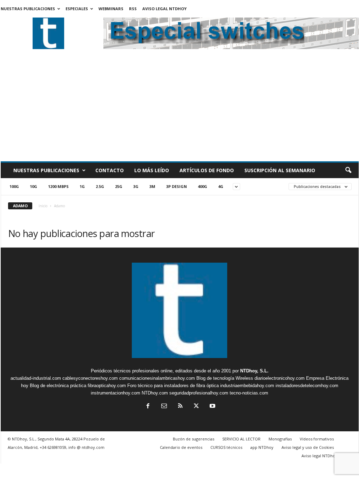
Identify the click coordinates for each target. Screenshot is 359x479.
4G (220, 186)
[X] (196, 406)
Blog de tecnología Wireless (224, 378)
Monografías (280, 438)
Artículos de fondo (207, 170)
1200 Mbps (58, 186)
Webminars (111, 8)
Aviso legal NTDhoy (164, 8)
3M (152, 186)
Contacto (109, 170)
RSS (133, 8)
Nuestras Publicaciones (28, 8)
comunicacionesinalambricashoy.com (157, 378)
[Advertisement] (180, 109)
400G (202, 186)
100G (14, 186)
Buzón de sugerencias (193, 438)
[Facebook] (148, 406)
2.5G (100, 186)
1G (82, 186)
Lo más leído (151, 170)
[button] (348, 170)
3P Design (176, 186)
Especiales (77, 8)
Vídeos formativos (317, 438)
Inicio (43, 205)
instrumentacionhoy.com (115, 393)
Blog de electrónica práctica (58, 385)
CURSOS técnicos (226, 447)
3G (135, 186)
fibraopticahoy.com (107, 385)
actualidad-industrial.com (36, 378)
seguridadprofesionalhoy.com (198, 393)
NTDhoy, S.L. (254, 370)
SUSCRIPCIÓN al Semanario (279, 170)
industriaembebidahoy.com (247, 385)
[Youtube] (211, 406)
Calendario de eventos (181, 447)
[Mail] (164, 406)
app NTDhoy (261, 447)
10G (33, 186)
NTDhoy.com (155, 393)
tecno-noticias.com (249, 393)
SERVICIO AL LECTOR (241, 438)
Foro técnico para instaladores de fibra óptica (173, 385)
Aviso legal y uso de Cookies (308, 447)
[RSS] (180, 406)
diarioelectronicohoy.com (280, 378)
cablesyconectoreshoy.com (90, 378)
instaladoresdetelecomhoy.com (307, 385)
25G (118, 186)
